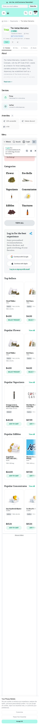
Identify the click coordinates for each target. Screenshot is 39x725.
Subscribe (33, 6)
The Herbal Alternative (18, 36)
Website (27, 38)
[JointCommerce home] (8, 13)
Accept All (19, 721)
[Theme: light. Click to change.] (30, 13)
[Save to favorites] (13, 42)
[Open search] (26, 13)
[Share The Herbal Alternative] (17, 42)
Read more (7, 81)
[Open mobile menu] (4, 13)
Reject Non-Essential (19, 717)
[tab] (6, 48)
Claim (6, 42)
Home (5, 21)
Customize (19, 712)
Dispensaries (14, 21)
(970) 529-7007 (18, 38)
